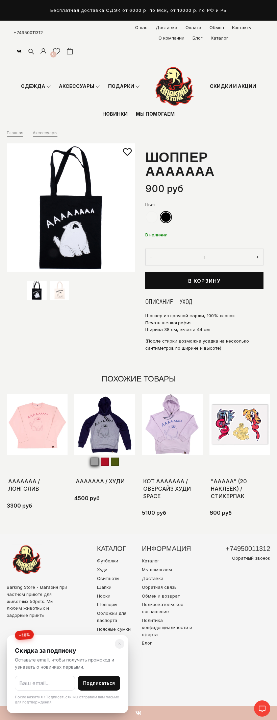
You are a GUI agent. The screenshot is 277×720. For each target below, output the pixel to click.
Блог (198, 38)
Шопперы (107, 604)
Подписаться (99, 683)
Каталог (219, 38)
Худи (102, 569)
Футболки (107, 560)
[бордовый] (105, 462)
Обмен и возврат (161, 596)
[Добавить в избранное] (127, 152)
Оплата (193, 27)
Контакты (242, 27)
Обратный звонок (251, 558)
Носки (103, 596)
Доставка (166, 27)
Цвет (150, 204)
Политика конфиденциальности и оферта (167, 627)
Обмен (216, 27)
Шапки (104, 587)
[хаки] (115, 462)
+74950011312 (28, 32)
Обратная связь (159, 587)
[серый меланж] (95, 462)
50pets (37, 601)
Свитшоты (108, 578)
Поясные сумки (114, 629)
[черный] (166, 217)
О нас (141, 27)
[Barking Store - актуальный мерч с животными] (175, 86)
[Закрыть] (119, 644)
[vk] (19, 51)
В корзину (204, 281)
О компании (171, 38)
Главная (15, 133)
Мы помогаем (157, 569)
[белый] (152, 217)
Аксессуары (45, 133)
